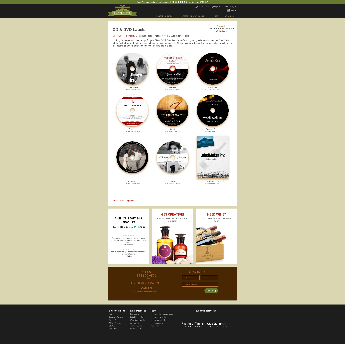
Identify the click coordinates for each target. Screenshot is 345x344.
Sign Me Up (211, 291)
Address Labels (136, 326)
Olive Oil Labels (136, 329)
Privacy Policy (114, 320)
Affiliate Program (115, 323)
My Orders (229, 16)
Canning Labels (157, 323)
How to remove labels (159, 317)
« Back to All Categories (123, 200)
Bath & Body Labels (137, 317)
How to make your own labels (162, 314)
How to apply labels (158, 320)
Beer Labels (134, 314)
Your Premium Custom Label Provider (153, 2)
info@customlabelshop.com (145, 292)
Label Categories (164, 16)
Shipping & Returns (116, 317)
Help (216, 16)
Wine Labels (156, 326)
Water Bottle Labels (137, 320)
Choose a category (124, 36)
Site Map (112, 326)
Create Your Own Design (193, 16)
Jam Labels (134, 323)
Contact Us (113, 329)
